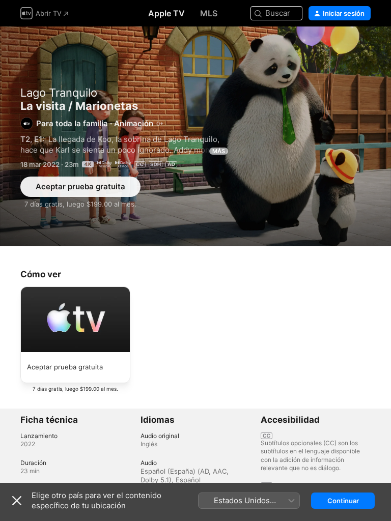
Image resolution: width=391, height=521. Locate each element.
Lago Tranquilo (58, 92)
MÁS (218, 151)
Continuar (343, 501)
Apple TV (166, 13)
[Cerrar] (16, 500)
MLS (208, 13)
